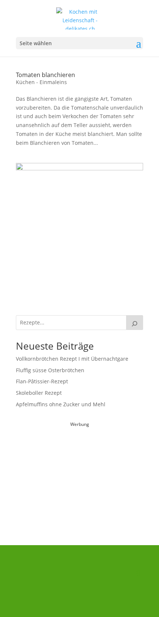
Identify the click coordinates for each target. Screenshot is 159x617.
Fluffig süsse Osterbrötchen (50, 370)
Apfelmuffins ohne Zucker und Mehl (60, 404)
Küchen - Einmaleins (41, 82)
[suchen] (134, 322)
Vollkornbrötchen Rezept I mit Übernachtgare (72, 358)
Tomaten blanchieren (45, 75)
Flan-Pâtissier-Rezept (42, 381)
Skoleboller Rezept (39, 392)
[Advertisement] (79, 475)
